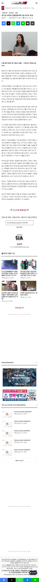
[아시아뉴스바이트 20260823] (7, 414)
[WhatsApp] (13, 23)
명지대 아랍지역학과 (29, 217)
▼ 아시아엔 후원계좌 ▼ (19, 210)
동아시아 (4, 13)
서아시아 (11, 13)
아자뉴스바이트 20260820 (22, 440)
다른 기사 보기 (19, 460)
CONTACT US (26, 572)
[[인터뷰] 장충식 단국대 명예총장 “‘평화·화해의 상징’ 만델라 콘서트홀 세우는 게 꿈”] (10, 286)
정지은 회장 (7, 217)
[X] (8, 23)
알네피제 (16, 217)
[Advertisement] (19, 335)
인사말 (12, 570)
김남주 (4, 18)
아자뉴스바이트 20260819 (22, 450)
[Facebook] (4, 23)
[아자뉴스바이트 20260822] (7, 423)
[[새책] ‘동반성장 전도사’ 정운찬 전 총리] (29, 286)
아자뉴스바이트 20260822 (22, 421)
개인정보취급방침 (16, 572)
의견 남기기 (19, 308)
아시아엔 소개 (5, 570)
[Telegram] (18, 23)
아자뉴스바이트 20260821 (22, 431)
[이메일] (28, 23)
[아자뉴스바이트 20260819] (7, 452)
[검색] (37, 3)
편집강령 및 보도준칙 (26, 570)
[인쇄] (32, 23)
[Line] (23, 23)
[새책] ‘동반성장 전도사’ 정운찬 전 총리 (28, 294)
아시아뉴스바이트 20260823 (23, 412)
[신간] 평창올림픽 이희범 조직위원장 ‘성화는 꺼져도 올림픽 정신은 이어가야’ (10, 273)
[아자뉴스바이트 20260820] (7, 442)
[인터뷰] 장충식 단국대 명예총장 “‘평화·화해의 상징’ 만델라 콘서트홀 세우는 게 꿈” (10, 296)
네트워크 (17, 570)
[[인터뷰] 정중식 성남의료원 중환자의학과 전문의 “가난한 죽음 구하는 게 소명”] (29, 264)
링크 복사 (19, 227)
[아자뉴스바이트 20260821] (7, 433)
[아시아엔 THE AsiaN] (20, 2)
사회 (16, 13)
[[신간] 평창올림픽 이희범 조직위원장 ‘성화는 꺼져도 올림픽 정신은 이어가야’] (10, 264)
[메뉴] (3, 3)
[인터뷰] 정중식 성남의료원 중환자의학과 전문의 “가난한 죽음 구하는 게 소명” (28, 273)
